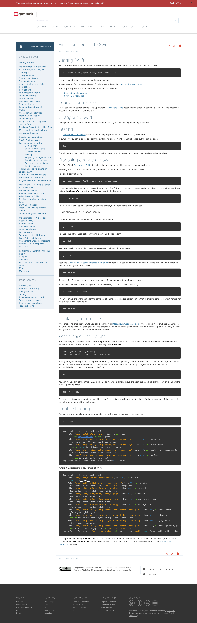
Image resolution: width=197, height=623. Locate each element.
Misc (21, 268)
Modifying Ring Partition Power (33, 130)
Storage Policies (26, 75)
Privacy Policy (106, 607)
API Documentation (80, 607)
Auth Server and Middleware (32, 174)
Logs (21, 202)
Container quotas (27, 226)
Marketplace (86, 27)
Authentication (26, 223)
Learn (113, 27)
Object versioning (27, 229)
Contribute (48, 613)
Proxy (22, 254)
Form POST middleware (30, 238)
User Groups (49, 602)
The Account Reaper (29, 78)
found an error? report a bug (160, 569)
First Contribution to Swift (31, 143)
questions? (151, 574)
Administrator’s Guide (29, 196)
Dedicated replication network (33, 199)
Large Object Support (29, 92)
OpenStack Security (24, 604)
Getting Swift (31, 146)
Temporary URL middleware (32, 235)
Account (23, 256)
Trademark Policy (108, 604)
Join (133, 27)
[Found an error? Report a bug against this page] (180, 46)
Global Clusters (26, 98)
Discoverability (26, 220)
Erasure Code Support (29, 115)
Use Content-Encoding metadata (34, 241)
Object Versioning (27, 95)
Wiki (74, 610)
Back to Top (175, 3)
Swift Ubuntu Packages (75, 93)
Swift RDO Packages (74, 96)
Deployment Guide (28, 190)
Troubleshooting (32, 166)
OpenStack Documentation (39, 46)
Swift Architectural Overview (32, 69)
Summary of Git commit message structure (88, 262)
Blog (18, 610)
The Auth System (27, 81)
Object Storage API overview (32, 66)
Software (42, 27)
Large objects (25, 232)
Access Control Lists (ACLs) (32, 84)
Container (23, 259)
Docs (124, 27)
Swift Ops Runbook (28, 205)
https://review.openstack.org (125, 324)
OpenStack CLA (107, 610)
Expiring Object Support (30, 107)
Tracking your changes (36, 160)
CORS (22, 110)
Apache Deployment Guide (31, 193)
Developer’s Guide (114, 107)
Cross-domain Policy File (30, 113)
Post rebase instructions (36, 163)
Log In (144, 27)
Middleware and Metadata (31, 177)
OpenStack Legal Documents (119, 570)
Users (55, 27)
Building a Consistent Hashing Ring (35, 127)
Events (101, 27)
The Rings (24, 72)
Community (69, 27)
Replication (24, 87)
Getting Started (26, 62)
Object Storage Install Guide (32, 213)
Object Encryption (27, 118)
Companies (49, 610)
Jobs (46, 607)
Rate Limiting (25, 89)
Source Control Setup (35, 148)
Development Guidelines (30, 137)
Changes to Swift (33, 151)
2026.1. (102, 3)
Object (22, 265)
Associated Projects (28, 133)
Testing (28, 154)
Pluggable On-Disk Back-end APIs (35, 180)
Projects (19, 602)
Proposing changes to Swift (38, 157)
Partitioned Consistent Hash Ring (34, 251)
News (18, 613)
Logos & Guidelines (108, 602)
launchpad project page (130, 84)
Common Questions (24, 607)
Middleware (24, 271)
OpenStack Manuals (81, 602)
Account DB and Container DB (33, 262)
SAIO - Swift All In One (29, 140)
